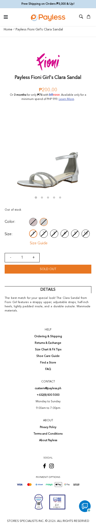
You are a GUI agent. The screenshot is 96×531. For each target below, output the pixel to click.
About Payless (48, 440)
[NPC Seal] (39, 502)
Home (8, 29)
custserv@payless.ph (48, 388)
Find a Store (48, 362)
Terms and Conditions (48, 433)
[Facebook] (44, 465)
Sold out (48, 269)
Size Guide (39, 243)
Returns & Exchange (48, 343)
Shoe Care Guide (48, 356)
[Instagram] (51, 465)
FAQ (48, 369)
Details (47, 290)
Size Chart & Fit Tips (48, 349)
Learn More (66, 99)
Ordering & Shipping (48, 336)
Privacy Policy (48, 427)
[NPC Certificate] (57, 502)
